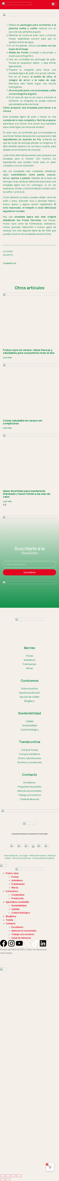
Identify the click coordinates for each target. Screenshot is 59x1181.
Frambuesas (29, 664)
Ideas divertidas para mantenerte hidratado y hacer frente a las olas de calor (26, 493)
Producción (17, 898)
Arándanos (29, 659)
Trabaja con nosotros (22, 934)
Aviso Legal (23, 855)
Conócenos (12, 891)
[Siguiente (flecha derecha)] (8, 1179)
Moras (29, 668)
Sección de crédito (29, 696)
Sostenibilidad (29, 725)
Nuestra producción (29, 692)
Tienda (9, 920)
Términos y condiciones (29, 762)
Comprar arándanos (29, 754)
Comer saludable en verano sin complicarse (22, 422)
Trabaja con (29, 795)
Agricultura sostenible (17, 902)
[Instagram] (11, 943)
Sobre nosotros (29, 688)
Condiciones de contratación (43, 858)
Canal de (29, 799)
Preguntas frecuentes (29, 786)
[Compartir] (13, 1176)
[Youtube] (19, 943)
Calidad (29, 721)
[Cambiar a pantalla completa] (8, 1176)
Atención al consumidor (29, 790)
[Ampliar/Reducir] (2, 1176)
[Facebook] (3, 943)
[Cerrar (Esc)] (19, 1176)
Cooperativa (17, 894)
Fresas (29, 655)
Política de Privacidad (38, 855)
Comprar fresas (29, 749)
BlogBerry (29, 701)
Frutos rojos (12, 873)
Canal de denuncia (21, 938)
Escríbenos (29, 782)
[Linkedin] (43, 943)
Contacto (10, 923)
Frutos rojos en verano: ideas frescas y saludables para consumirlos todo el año (29, 351)
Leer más (7, 357)
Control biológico (29, 729)
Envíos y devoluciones (29, 758)
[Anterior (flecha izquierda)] (2, 1179)
